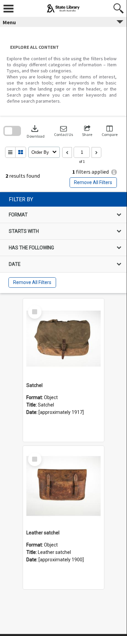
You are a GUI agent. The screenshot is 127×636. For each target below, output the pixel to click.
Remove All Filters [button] (93, 182)
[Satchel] (63, 339)
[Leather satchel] (63, 486)
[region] (63, 242)
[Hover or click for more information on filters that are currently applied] (114, 172)
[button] (63, 131)
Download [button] (36, 131)
